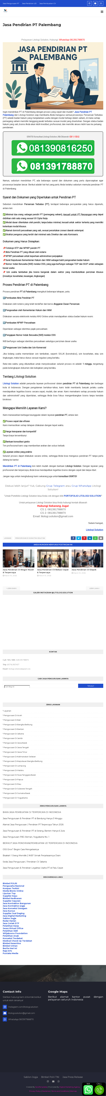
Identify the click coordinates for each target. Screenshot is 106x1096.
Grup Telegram (55, 485)
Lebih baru (12, 588)
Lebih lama (94, 588)
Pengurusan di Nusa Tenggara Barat (20, 775)
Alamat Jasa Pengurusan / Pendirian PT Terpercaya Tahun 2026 (33, 824)
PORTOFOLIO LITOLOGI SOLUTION (82, 496)
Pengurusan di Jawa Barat (15, 743)
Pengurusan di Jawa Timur (15, 752)
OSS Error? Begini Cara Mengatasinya (21, 849)
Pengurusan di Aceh (13, 715)
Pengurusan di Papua (13, 779)
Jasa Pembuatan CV (47, 3)
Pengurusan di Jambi (13, 738)
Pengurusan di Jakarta (14, 734)
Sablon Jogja (31, 1077)
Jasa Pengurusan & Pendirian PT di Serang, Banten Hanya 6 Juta (34, 831)
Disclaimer (46, 1091)
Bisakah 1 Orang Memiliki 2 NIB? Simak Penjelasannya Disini (31, 855)
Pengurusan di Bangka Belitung (18, 724)
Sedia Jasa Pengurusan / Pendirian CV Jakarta (25, 862)
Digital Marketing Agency (69, 1087)
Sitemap (73, 1091)
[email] (95, 3)
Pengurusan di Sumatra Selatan (30, 538)
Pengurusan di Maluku (14, 770)
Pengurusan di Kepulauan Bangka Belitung (23, 761)
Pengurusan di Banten (14, 729)
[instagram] (89, 3)
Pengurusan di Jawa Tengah (16, 747)
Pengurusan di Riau (12, 784)
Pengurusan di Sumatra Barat (17, 793)
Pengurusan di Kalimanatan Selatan (20, 756)
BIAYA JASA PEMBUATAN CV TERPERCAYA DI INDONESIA (32, 812)
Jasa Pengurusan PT (11, 3)
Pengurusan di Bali (12, 720)
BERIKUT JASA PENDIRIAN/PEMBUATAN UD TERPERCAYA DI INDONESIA (40, 843)
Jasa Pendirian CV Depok (84, 570)
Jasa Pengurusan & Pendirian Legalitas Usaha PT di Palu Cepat (33, 868)
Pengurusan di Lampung (15, 766)
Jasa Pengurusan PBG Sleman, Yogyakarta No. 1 (26, 837)
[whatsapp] (101, 3)
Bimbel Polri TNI (50, 1077)
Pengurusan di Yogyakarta (16, 798)
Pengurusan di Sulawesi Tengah (18, 789)
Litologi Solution (11, 383)
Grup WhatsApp (81, 485)
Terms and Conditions (60, 1091)
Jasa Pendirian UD (29, 3)
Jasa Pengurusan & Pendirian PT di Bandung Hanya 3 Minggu (32, 818)
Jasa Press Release (73, 1077)
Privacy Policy (35, 1091)
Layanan (7, 538)
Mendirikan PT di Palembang (17, 466)
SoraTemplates (41, 1087)
